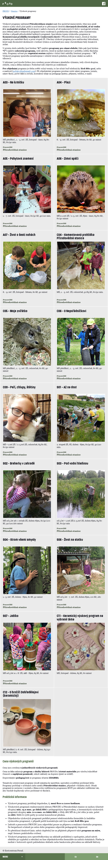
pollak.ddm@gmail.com (24, 71)
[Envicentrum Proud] (7, 3)
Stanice (14, 11)
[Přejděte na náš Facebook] (103, 3)
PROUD (6, 11)
